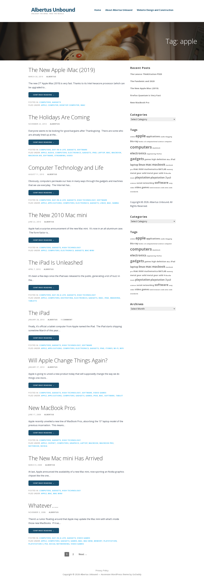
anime (132, 137)
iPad (94, 152)
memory (98, 541)
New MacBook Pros (51, 408)
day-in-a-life (59, 150)
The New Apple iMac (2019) (61, 70)
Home (97, 10)
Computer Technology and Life (65, 167)
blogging (168, 137)
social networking (59, 544)
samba (115, 203)
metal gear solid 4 (156, 173)
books (141, 142)
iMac (82, 105)
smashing (115, 298)
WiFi (122, 348)
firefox (159, 154)
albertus (51, 76)
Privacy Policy (102, 570)
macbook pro (107, 443)
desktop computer (69, 105)
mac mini (89, 250)
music (132, 178)
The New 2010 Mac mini (57, 215)
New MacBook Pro (139, 102)
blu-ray (134, 141)
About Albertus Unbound (118, 10)
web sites (164, 188)
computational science (155, 142)
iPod (95, 395)
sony (170, 183)
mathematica (151, 169)
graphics (74, 443)
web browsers (155, 188)
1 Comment (66, 319)
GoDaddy (136, 574)
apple (44, 105)
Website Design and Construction (155, 10)
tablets (32, 301)
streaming (60, 155)
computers (45, 102)
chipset (52, 443)
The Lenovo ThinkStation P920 (146, 74)
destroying (67, 298)
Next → (83, 554)
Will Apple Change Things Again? (67, 360)
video (70, 155)
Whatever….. (43, 505)
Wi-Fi (116, 348)
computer (53, 105)
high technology (86, 200)
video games (99, 393)
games (89, 395)
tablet (119, 395)
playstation (110, 541)
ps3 (46, 544)
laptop (101, 152)
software (82, 150)
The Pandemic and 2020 (142, 81)
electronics (74, 152)
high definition (159, 159)
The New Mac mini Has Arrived (65, 458)
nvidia (44, 446)
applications (55, 203)
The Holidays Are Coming (59, 117)
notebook (33, 446)
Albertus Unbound (53, 9)
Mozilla (168, 173)
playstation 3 (35, 544)
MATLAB (162, 169)
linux (103, 203)
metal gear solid (138, 173)
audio (51, 152)
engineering (151, 154)
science (133, 183)
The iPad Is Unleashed (55, 262)
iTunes (109, 348)
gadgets (56, 102)
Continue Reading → (43, 95)
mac (108, 152)
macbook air (35, 155)
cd (145, 142)
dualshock (156, 148)
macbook (116, 152)
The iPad (39, 313)
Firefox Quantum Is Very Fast (145, 95)
